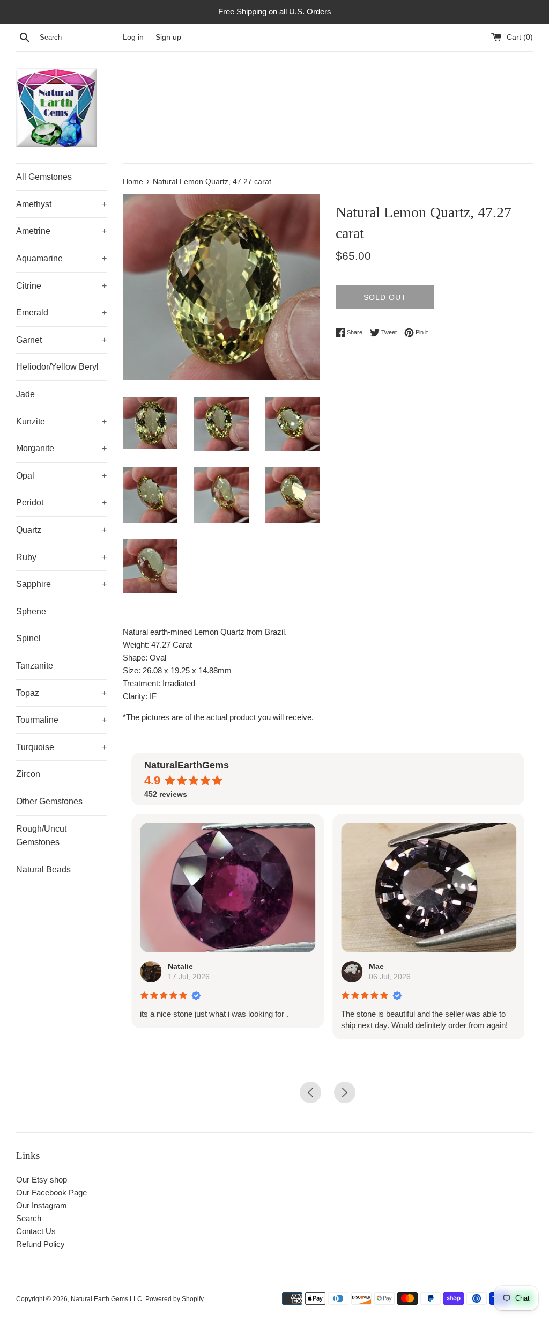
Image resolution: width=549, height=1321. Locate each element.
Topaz (61, 693)
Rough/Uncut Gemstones (41, 835)
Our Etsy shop (41, 1179)
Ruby (61, 557)
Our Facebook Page (51, 1192)
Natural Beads (43, 869)
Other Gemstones (49, 801)
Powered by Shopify (174, 1299)
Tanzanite (34, 665)
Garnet (61, 339)
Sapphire (61, 584)
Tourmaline (61, 719)
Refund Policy (40, 1244)
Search (28, 1218)
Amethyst (61, 204)
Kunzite (61, 421)
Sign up (168, 37)
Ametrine (61, 231)
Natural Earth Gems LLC (106, 1299)
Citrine (61, 285)
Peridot (61, 502)
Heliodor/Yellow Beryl (57, 366)
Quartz (61, 529)
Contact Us (36, 1231)
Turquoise (61, 747)
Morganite (61, 448)
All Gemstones (44, 176)
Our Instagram (41, 1205)
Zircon (28, 774)
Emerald (61, 312)
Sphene (31, 611)
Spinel (28, 638)
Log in (133, 37)
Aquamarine (61, 258)
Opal (61, 475)
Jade (25, 394)
